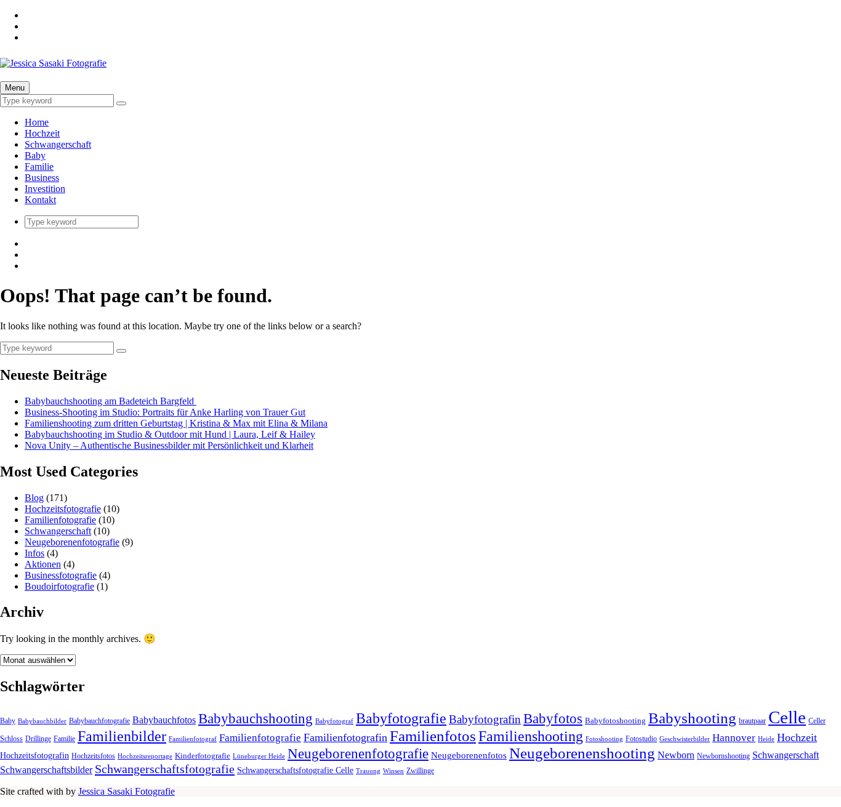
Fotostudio (641, 738)
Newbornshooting (723, 756)
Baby (35, 155)
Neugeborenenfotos (469, 755)
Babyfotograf (334, 721)
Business (42, 177)
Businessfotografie (61, 575)
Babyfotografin (485, 719)
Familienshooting (530, 736)
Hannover (733, 738)
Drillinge (38, 738)
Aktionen (43, 564)
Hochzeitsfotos (93, 756)
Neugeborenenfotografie (72, 542)
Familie (39, 166)
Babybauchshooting (255, 718)
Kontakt (40, 200)
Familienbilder (122, 736)
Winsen (393, 771)
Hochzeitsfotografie (63, 509)
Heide (766, 739)
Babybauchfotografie (99, 721)
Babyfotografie (401, 718)
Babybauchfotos (164, 720)
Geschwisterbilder (684, 739)
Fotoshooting (604, 739)
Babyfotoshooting (615, 720)
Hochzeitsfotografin (34, 755)
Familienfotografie (60, 520)
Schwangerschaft (58, 144)
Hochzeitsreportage (145, 756)
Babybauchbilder (42, 721)
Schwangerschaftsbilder (46, 770)
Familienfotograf (193, 739)
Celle (787, 717)
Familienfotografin (345, 737)
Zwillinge (420, 770)
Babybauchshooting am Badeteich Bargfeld (110, 401)
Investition (45, 188)
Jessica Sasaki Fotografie (126, 791)
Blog (34, 497)
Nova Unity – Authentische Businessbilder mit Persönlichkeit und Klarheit (169, 445)
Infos (34, 553)
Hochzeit (42, 133)
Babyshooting (692, 717)
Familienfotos (433, 736)
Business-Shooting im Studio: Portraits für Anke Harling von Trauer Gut (165, 412)
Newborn (676, 755)
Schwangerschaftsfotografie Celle (295, 770)
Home (37, 122)
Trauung (368, 771)
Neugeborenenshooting (582, 753)
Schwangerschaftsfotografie (165, 769)
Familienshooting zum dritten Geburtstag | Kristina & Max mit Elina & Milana (176, 423)
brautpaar (752, 721)
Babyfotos (552, 718)
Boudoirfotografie (59, 586)
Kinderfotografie (202, 755)
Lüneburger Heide (259, 756)
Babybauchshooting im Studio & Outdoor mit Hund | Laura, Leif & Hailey (170, 434)
